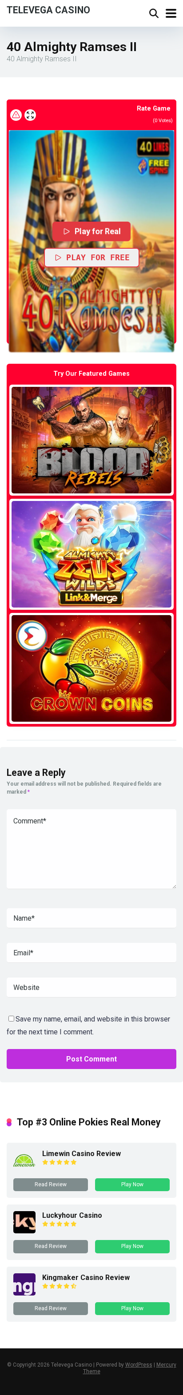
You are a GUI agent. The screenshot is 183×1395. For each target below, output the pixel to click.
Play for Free (98, 257)
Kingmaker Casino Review (86, 1277)
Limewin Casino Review (81, 1153)
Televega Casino (48, 9)
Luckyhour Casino (72, 1215)
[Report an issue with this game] (16, 115)
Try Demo (91, 440)
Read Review (51, 1184)
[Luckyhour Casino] (24, 1231)
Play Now (132, 1184)
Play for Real (98, 231)
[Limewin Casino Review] (24, 1169)
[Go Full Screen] (30, 115)
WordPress (138, 1365)
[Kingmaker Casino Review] (24, 1293)
